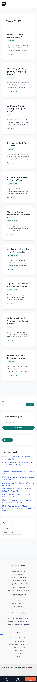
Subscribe (18, 428)
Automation (12, 183)
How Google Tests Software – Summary (17, 356)
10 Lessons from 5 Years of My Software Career (17, 321)
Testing (11, 149)
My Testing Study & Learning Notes (18, 590)
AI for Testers (18, 574)
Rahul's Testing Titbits (4, 4)
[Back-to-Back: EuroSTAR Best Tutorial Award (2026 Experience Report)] (18, 458)
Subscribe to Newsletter (18, 638)
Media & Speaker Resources (18, 644)
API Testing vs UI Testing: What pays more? (16, 108)
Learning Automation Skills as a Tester (17, 178)
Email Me (18, 654)
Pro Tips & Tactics (18, 571)
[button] (1, 1)
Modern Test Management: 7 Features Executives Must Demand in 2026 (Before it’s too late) (18, 508)
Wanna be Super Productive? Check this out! (18, 214)
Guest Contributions (18, 603)
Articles (18, 600)
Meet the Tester (18, 641)
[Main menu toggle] (33, 4)
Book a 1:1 (18, 650)
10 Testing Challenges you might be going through (17, 71)
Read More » (12, 54)
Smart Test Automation (18, 577)
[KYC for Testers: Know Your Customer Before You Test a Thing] (18, 490)
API (9, 114)
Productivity (13, 221)
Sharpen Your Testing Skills (18, 584)
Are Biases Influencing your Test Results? (18, 250)
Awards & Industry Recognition (18, 625)
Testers (11, 40)
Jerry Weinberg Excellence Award (18, 621)
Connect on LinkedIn (19, 647)
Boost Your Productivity (18, 581)
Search (4, 401)
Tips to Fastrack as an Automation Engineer (17, 284)
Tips (9, 327)
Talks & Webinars (18, 607)
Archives (5, 528)
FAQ (18, 657)
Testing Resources (18, 587)
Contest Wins (18, 628)
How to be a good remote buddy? (15, 35)
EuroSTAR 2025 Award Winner (18, 618)
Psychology (12, 255)
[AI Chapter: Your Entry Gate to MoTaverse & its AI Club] (18, 478)
